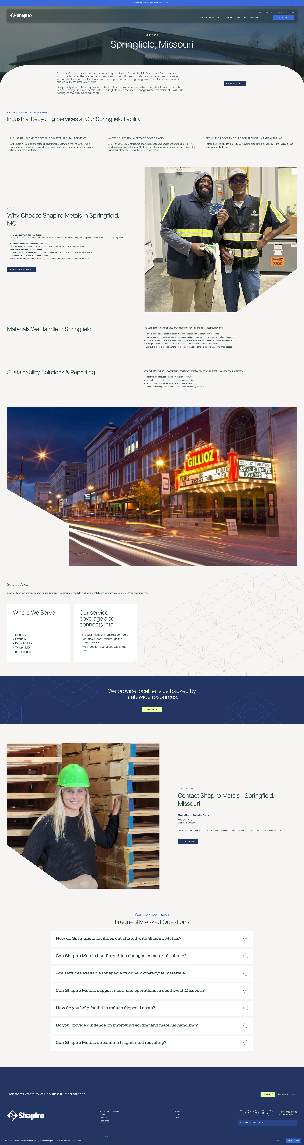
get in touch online (229, 831)
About (265, 18)
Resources (241, 18)
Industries (228, 18)
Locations (254, 18)
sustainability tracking (194, 387)
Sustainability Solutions (209, 18)
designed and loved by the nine (281, 1138)
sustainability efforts (176, 371)
